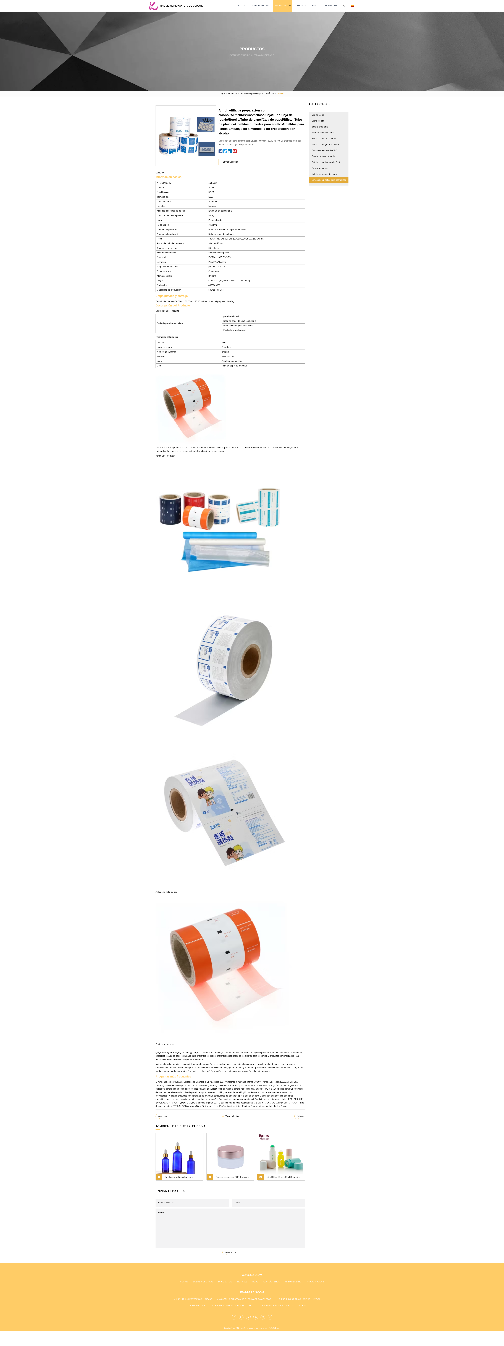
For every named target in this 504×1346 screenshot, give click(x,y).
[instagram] (263, 1317)
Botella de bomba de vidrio (324, 174)
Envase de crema (320, 168)
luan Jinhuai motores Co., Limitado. (194, 1299)
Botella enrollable (320, 127)
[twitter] (248, 1317)
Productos (281, 6)
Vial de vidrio (318, 115)
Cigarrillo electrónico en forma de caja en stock (245, 1299)
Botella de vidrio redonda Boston (327, 162)
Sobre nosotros (260, 6)
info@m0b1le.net (274, 1328)
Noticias (301, 6)
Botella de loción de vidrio (324, 138)
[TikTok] (270, 1317)
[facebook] (234, 1317)
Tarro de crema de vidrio (323, 133)
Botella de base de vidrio (323, 156)
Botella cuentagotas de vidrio (325, 144)
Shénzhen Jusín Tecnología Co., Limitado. (300, 1299)
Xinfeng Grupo (199, 1305)
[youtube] (255, 1317)
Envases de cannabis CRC (324, 150)
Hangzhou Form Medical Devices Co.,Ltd (234, 1305)
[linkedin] (241, 1317)
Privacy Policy (315, 1282)
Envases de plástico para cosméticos (257, 93)
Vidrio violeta (318, 121)
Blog (314, 6)
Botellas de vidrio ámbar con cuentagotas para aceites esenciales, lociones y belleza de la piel (182, 1178)
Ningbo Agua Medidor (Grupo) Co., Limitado (284, 1305)
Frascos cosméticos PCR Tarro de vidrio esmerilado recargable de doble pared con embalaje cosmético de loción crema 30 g (233, 1178)
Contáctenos (331, 6)
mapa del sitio (293, 1282)
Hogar (241, 6)
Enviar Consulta (230, 162)
